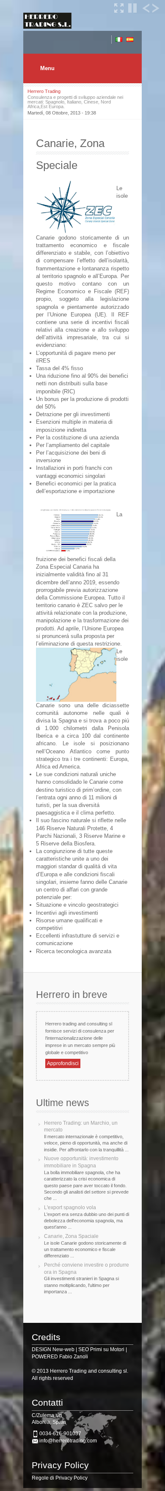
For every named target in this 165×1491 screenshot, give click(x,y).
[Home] (47, 27)
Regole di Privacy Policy (60, 1478)
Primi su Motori (107, 1349)
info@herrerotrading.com (68, 1441)
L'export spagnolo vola (70, 1207)
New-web (63, 1349)
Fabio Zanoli (73, 1357)
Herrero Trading (44, 91)
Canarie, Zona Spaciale (71, 1236)
